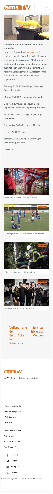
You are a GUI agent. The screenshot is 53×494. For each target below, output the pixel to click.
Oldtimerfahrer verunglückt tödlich (20, 272)
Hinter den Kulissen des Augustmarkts (21, 197)
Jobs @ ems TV (10, 447)
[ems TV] (17, 9)
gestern (31, 52)
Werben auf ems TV (13, 406)
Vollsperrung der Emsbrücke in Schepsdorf (18, 335)
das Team (9, 422)
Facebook (14, 455)
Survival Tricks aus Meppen (36, 331)
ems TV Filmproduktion (14, 411)
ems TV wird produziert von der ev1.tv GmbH (21, 378)
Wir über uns (10, 417)
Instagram (14, 466)
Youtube (13, 472)
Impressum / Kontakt (12, 431)
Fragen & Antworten (12, 441)
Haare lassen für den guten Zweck (19, 308)
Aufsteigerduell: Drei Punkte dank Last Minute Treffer (24, 235)
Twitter (13, 461)
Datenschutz (9, 436)
